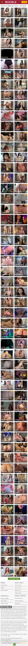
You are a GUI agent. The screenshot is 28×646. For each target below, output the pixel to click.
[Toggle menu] (2, 2)
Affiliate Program (4, 603)
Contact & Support (19, 600)
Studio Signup (4, 601)
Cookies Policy (18, 593)
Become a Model (4, 598)
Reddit (2, 587)
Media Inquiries (4, 590)
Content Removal (19, 598)
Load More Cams (14, 578)
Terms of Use (18, 587)
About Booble (4, 585)
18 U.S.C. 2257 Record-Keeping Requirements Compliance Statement (11, 638)
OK (14, 644)
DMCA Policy (18, 590)
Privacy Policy (18, 585)
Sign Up (24, 2)
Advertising (17, 603)
